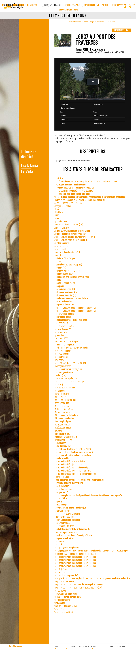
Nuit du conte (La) (62, 433)
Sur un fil (58, 544)
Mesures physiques (62, 421)
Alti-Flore (58, 212)
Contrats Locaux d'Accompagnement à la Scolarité (76, 307)
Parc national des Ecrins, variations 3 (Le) (72, 449)
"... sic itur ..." (60, 178)
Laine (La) (58, 384)
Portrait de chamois (63, 489)
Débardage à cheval (62, 317)
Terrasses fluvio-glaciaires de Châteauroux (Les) (75, 554)
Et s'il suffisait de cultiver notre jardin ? (71, 347)
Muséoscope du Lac (62, 427)
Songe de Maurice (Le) (64, 538)
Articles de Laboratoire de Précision (70, 234)
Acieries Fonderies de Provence (68, 203)
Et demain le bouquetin (64, 344)
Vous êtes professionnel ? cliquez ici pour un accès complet (92, 22)
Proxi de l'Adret (61, 498)
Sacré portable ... (62, 523)
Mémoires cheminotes (64, 418)
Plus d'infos (27, 171)
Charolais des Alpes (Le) (64, 289)
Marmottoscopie (61, 406)
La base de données (28, 154)
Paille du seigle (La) (62, 446)
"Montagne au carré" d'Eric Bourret (70, 184)
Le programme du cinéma (68, 9)
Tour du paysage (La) (63, 569)
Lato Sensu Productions (64, 387)
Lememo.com (60, 391)
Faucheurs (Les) (61, 357)
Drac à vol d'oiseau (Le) (64, 326)
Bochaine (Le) (60, 267)
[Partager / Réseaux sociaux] (130, 7)
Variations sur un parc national (68, 597)
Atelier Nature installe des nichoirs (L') (71, 240)
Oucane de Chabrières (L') (65, 437)
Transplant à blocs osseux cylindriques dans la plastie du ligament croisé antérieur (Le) (92, 578)
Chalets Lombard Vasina (64, 283)
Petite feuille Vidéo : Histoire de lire (69, 461)
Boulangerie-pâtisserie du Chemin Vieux (71, 277)
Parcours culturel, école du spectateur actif (74, 452)
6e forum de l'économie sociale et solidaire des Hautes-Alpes (80, 200)
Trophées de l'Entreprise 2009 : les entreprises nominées (79, 584)
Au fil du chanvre (61, 243)
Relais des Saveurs (62, 510)
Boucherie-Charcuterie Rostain (68, 270)
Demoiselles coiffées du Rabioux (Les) (70, 320)
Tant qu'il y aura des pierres (66, 547)
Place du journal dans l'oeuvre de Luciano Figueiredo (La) (79, 480)
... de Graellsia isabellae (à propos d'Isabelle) (73, 190)
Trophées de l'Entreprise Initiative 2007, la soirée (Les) (78, 587)
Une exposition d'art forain (66, 593)
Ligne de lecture (61, 394)
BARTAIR (57, 261)
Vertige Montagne (62, 600)
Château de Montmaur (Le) (66, 292)
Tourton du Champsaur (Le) (66, 575)
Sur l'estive (59, 541)
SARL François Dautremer (65, 526)
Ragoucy (58, 501)
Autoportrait (60, 249)
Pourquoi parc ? (61, 492)
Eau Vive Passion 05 (62, 329)
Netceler (58, 430)
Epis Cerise (59, 335)
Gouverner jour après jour (65, 378)
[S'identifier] (125, 7)
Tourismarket (60, 572)
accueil (5, 5)
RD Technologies (61, 504)
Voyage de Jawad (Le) (63, 612)
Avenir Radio (59, 255)
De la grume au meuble (64, 314)
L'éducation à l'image (73, 5)
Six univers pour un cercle (65, 532)
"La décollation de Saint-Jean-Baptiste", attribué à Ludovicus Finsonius (85, 181)
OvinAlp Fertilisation (63, 440)
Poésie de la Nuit (61, 486)
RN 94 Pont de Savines (64, 517)
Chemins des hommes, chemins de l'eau (71, 298)
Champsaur (59, 286)
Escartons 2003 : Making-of (66, 341)
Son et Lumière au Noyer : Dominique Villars (73, 535)
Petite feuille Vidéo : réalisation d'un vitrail (73, 470)
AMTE (56, 215)
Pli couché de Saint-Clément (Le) (68, 483)
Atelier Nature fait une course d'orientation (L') (75, 237)
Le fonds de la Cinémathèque (51, 5)
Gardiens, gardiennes (63, 372)
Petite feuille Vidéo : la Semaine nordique (72, 467)
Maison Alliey (59, 397)
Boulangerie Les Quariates (65, 273)
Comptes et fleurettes (64, 304)
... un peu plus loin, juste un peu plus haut (72, 194)
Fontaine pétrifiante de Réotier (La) (70, 363)
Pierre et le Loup (61, 477)
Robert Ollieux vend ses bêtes (67, 520)
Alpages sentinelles (62, 206)
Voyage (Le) (59, 609)
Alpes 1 (57, 209)
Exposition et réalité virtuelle (96, 5)
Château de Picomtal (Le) (65, 295)
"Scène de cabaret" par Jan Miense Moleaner (74, 187)
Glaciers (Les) (60, 375)
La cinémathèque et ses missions (24, 5)
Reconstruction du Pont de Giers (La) (70, 507)
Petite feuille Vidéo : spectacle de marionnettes (75, 474)
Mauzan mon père (62, 412)
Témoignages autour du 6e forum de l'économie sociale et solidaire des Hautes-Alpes (91, 550)
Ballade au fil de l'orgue (64, 258)
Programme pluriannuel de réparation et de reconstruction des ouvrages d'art (89, 495)
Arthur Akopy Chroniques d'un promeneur (72, 231)
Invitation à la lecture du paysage (69, 381)
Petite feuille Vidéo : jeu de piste (68, 464)
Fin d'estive (59, 360)
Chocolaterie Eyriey (63, 301)
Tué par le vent (60, 590)
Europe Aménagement (63, 350)
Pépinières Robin (61, 458)
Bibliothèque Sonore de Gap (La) (68, 264)
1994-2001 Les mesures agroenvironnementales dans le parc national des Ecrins (89, 197)
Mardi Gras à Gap (61, 403)
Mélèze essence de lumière (66, 415)
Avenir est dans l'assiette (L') (67, 252)
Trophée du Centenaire (64, 581)
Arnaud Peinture (61, 227)
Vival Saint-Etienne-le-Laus (66, 606)
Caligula (57, 280)
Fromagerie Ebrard (62, 366)
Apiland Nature (60, 221)
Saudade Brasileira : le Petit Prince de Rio (72, 529)
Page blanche (60, 443)
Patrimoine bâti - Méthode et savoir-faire (72, 455)
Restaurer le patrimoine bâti (67, 513)
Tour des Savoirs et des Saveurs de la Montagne (75, 557)
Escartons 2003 (61, 338)
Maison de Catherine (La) (65, 400)
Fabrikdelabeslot (61, 353)
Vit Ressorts (59, 603)
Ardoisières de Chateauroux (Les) (68, 224)
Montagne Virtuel (62, 424)
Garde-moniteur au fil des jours (68, 369)
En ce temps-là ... (61, 332)
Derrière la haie (61, 323)
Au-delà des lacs (61, 246)
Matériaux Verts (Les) (63, 409)
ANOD (56, 218)
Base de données (29, 165)
